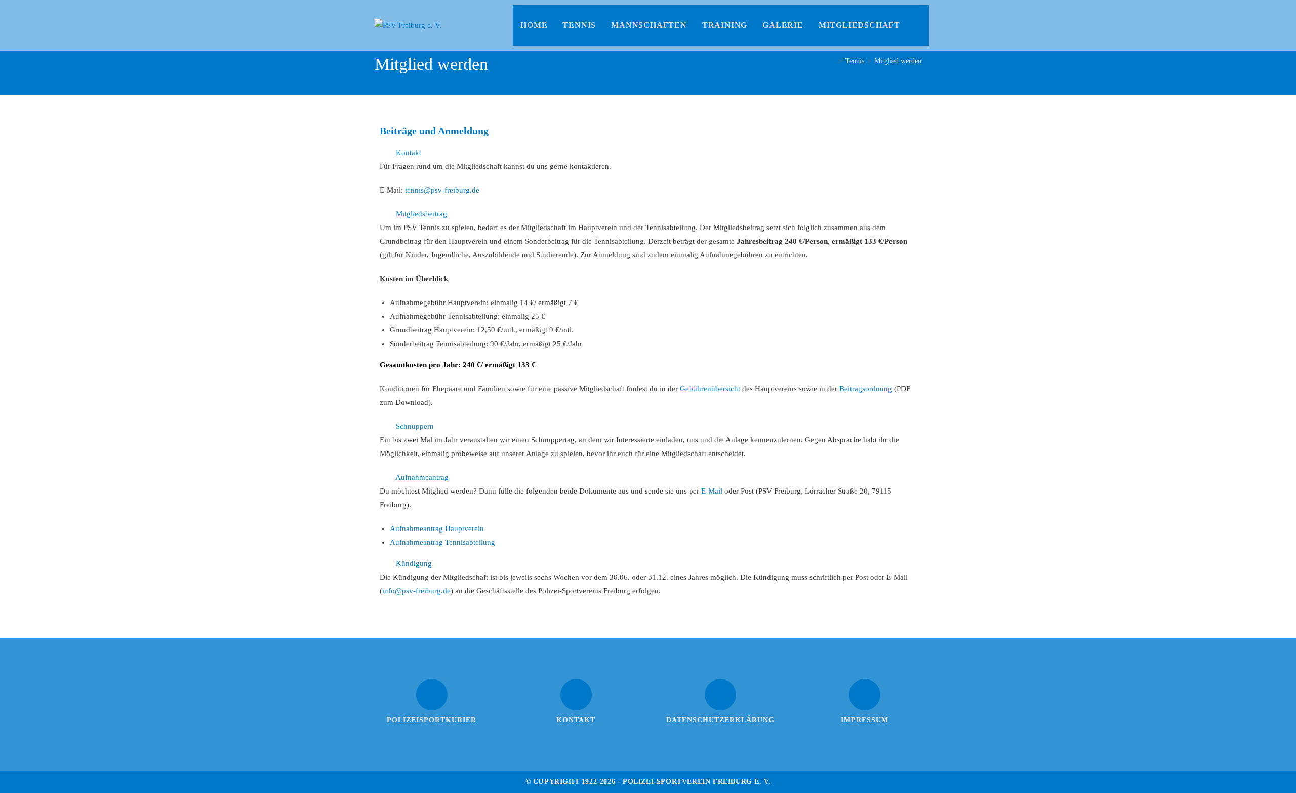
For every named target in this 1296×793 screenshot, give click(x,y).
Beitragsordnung (865, 389)
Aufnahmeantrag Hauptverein (437, 528)
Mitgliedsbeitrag (421, 214)
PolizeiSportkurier (431, 720)
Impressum (864, 720)
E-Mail (711, 491)
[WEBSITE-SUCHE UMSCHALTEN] (918, 25)
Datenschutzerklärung (720, 720)
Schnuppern (415, 426)
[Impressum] (864, 694)
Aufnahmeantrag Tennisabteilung (442, 542)
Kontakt (408, 152)
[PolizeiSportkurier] (432, 694)
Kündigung (414, 563)
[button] (648, 153)
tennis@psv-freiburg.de (442, 190)
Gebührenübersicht (710, 389)
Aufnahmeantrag (422, 477)
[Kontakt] (576, 694)
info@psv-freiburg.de (416, 591)
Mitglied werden (897, 61)
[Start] (832, 61)
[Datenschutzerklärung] (720, 694)
